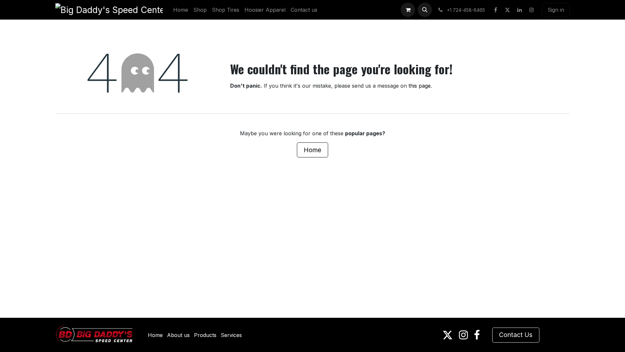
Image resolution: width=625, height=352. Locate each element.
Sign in (556, 10)
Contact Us (516, 335)
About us (178, 335)
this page (420, 85)
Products (205, 335)
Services (231, 335)
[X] (507, 10)
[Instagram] (531, 10)
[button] (425, 10)
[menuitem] (181, 9)
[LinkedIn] (519, 10)
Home (312, 150)
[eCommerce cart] (408, 10)
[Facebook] (495, 10)
